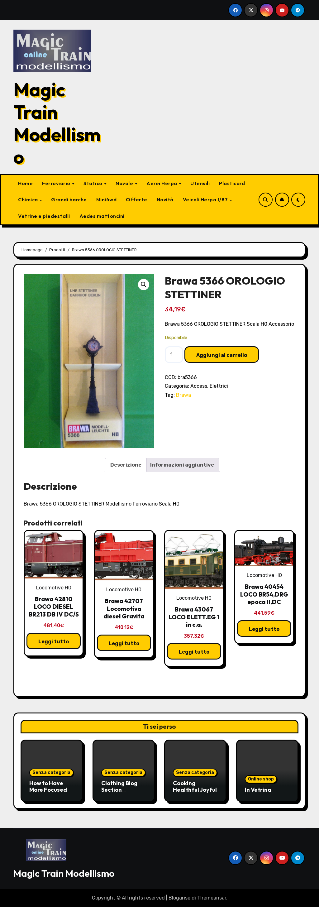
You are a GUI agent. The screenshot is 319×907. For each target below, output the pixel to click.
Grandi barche (69, 199)
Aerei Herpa (162, 183)
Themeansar (211, 898)
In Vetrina (258, 789)
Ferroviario (56, 183)
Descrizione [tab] (125, 465)
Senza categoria (51, 772)
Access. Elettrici (209, 386)
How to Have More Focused (48, 787)
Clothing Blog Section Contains (119, 790)
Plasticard (232, 183)
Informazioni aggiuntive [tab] (182, 465)
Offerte (136, 199)
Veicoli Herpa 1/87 (206, 199)
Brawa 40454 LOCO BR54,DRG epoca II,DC (264, 594)
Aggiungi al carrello (221, 355)
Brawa (183, 395)
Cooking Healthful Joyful (195, 787)
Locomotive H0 (53, 588)
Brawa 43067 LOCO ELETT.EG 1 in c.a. (194, 617)
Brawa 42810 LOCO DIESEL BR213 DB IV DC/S (54, 606)
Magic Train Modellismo (57, 123)
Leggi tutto (53, 642)
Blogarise (179, 898)
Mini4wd (106, 199)
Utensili (200, 183)
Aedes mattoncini (102, 216)
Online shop (261, 779)
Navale (125, 183)
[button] (143, 284)
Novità (165, 199)
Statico (93, 183)
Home (25, 183)
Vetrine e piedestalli (44, 216)
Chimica (28, 199)
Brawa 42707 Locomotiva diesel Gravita (123, 608)
